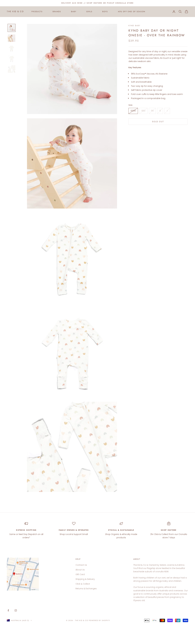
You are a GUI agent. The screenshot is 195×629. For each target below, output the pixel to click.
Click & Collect (83, 583)
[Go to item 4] (12, 59)
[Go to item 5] (12, 69)
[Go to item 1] (12, 28)
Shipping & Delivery (85, 579)
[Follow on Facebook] (8, 610)
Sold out (158, 121)
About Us (80, 569)
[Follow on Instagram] (15, 610)
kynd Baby (134, 25)
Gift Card (80, 574)
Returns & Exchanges (86, 588)
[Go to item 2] (12, 38)
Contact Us (81, 565)
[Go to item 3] (12, 48)
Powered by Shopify (99, 620)
